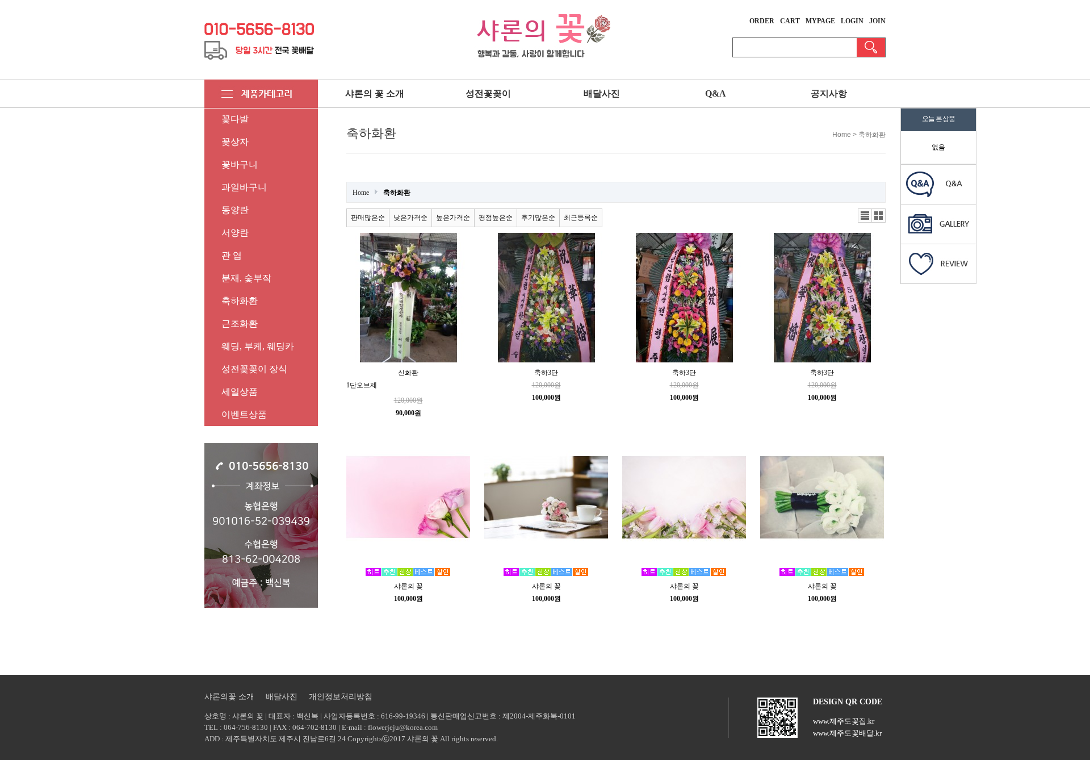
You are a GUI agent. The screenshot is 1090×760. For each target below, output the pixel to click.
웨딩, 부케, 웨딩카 (257, 346)
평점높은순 (496, 218)
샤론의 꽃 (408, 586)
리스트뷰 (865, 216)
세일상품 (239, 391)
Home (361, 193)
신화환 (408, 373)
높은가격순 (453, 218)
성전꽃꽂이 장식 (254, 369)
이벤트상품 (244, 414)
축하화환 (239, 301)
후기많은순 (538, 218)
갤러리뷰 (879, 216)
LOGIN (852, 21)
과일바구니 (244, 187)
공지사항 (829, 93)
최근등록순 (581, 218)
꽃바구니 (239, 164)
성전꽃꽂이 (488, 93)
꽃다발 (235, 119)
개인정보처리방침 (340, 696)
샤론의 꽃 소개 (374, 93)
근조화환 (239, 323)
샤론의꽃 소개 (229, 696)
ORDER (761, 21)
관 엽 (231, 255)
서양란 (235, 232)
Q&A (715, 93)
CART (790, 21)
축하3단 (546, 373)
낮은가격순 (410, 218)
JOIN (877, 21)
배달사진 (602, 93)
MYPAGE (820, 21)
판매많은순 (368, 218)
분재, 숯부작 (246, 278)
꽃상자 (235, 142)
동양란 (235, 210)
